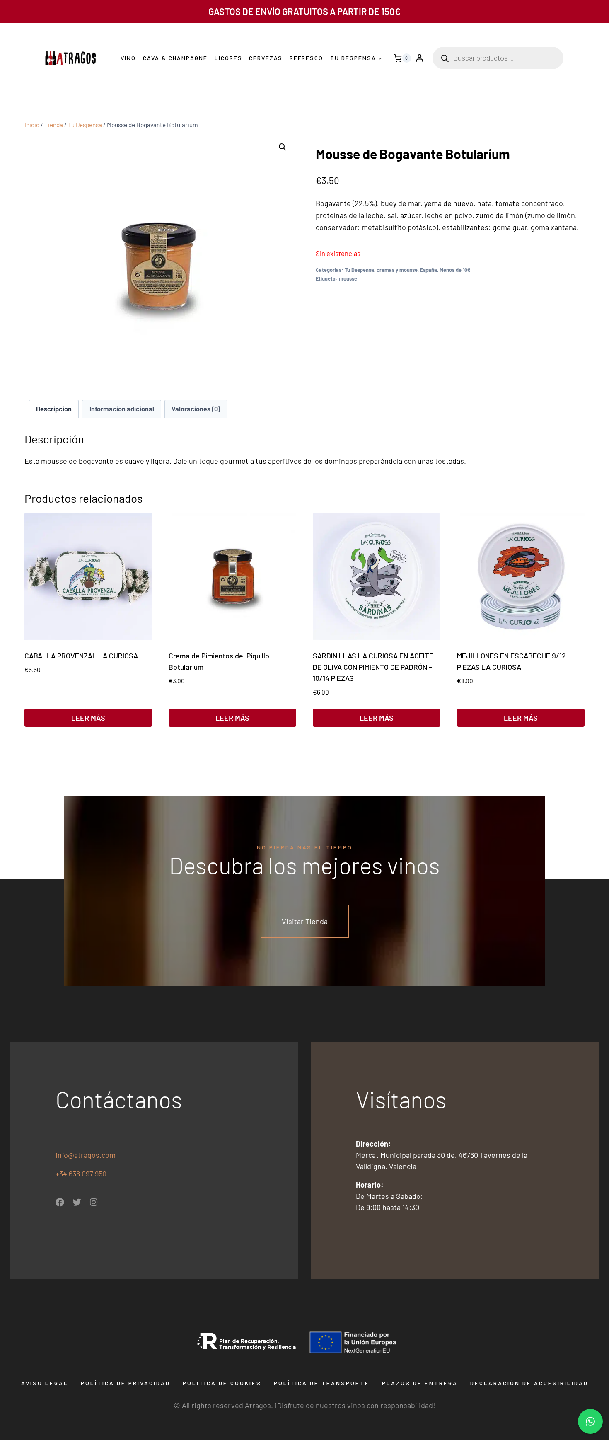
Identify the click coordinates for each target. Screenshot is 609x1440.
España (428, 269)
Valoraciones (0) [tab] (196, 409)
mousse (348, 278)
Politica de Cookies (222, 1383)
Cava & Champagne (175, 57)
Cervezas (266, 57)
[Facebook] (60, 1202)
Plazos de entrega (420, 1383)
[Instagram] (93, 1202)
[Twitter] (76, 1202)
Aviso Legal (44, 1383)
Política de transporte (322, 1383)
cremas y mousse (397, 269)
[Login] (419, 58)
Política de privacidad (125, 1383)
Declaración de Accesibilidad (529, 1383)
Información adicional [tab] (121, 409)
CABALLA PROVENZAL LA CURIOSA (81, 655)
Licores (228, 57)
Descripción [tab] (54, 409)
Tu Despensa (359, 269)
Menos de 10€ (455, 269)
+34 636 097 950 (82, 1173)
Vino (128, 57)
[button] (282, 147)
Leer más (88, 717)
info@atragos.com (86, 1154)
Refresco (306, 57)
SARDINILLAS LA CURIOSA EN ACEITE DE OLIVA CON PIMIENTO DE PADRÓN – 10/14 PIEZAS (373, 666)
